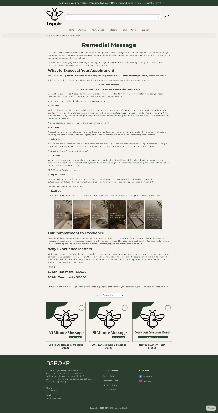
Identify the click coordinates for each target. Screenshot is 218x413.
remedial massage (74, 35)
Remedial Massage (59, 35)
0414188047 (51, 391)
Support (146, 30)
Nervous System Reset (152, 344)
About (133, 30)
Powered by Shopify (120, 408)
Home (71, 30)
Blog (125, 30)
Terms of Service (110, 381)
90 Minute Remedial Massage (109, 344)
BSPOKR (58, 363)
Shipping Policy (110, 385)
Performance (98, 30)
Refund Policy (109, 390)
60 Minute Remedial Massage (66, 344)
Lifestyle (113, 30)
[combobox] (110, 17)
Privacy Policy (109, 376)
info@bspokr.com (54, 398)
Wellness (82, 30)
